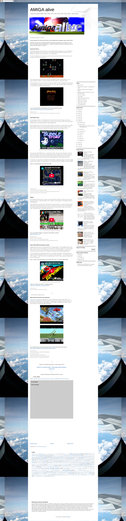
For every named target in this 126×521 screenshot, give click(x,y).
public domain (39, 470)
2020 (79, 120)
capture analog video (40, 460)
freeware (53, 464)
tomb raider (49, 473)
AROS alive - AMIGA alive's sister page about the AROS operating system (86, 265)
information (81, 465)
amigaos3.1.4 (51, 457)
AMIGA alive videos (82, 103)
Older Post (70, 443)
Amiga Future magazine (35, 299)
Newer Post (33, 443)
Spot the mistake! (81, 95)
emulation (34, 462)
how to (72, 465)
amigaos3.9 (64, 457)
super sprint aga (65, 378)
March (80, 138)
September (81, 131)
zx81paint (51, 476)
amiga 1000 (70, 455)
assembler (54, 459)
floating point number (35, 464)
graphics (92, 464)
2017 (79, 146)
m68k (37, 467)
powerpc (33, 470)
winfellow (78, 474)
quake (44, 470)
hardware (56, 465)
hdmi (62, 465)
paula (92, 468)
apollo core (34, 459)
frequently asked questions (61, 464)
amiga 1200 (78, 455)
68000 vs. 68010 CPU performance (88, 162)
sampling (87, 470)
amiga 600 (62, 456)
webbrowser (55, 474)
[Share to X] (36, 376)
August (80, 133)
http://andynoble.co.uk (35, 234)
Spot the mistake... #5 (88, 239)
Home (52, 443)
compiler (77, 460)
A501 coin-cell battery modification (88, 172)
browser (90, 459)
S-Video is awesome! (88, 213)
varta (81, 473)
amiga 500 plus (55, 456)
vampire (76, 473)
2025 (79, 111)
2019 (79, 142)
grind (44, 465)
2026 (79, 109)
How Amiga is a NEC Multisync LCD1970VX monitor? (88, 222)
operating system (81, 468)
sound (73, 472)
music (88, 467)
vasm (84, 473)
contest (81, 460)
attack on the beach (61, 459)
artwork (49, 459)
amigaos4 (71, 457)
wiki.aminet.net (81, 257)
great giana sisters (37, 465)
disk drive (63, 461)
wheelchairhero (72, 474)
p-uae (88, 468)
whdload (66, 474)
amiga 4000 (39, 456)
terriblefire (35, 473)
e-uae (83, 461)
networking (34, 468)
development (56, 461)
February (81, 140)
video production (35, 474)
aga (50, 455)
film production (80, 462)
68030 (71, 454)
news (65, 468)
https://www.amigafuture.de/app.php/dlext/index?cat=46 (42, 348)
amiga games (90, 456)
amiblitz (64, 455)
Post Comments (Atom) (41, 446)
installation (88, 465)
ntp (70, 468)
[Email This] (33, 376)
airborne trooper (56, 455)
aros (43, 459)
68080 (87, 454)
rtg (79, 470)
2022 (79, 117)
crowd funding (38, 461)
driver (67, 461)
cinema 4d (55, 460)
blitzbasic (81, 459)
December (81, 122)
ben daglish (76, 459)
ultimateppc (65, 473)
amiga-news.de (81, 259)
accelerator (40, 455)
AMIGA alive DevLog (82, 99)
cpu (90, 460)
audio (67, 459)
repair (56, 470)
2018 (79, 144)
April (80, 136)
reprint (60, 470)
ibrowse (76, 465)
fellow (65, 462)
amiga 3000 (34, 456)
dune (77, 461)
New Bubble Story (57, 378)
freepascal (49, 464)
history (66, 465)
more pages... (80, 96)
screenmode (92, 470)
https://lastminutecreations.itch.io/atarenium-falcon (41, 109)
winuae (82, 474)
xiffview (38, 476)
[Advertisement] (51, 430)
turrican (57, 473)
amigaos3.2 (58, 457)
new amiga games (53, 468)
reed (52, 470)
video (90, 473)
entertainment (39, 462)
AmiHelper (80, 254)
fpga (45, 464)
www (93, 474)
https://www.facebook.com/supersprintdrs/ (39, 285)
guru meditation (49, 465)
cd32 (51, 460)
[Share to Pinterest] (39, 376)
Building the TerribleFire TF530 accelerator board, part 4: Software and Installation (89, 203)
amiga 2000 (86, 455)
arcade (39, 459)
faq (57, 462)
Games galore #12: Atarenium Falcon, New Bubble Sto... (87, 126)
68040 (77, 454)
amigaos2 (39, 457)
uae (61, 473)
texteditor (40, 473)
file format (68, 462)
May (80, 134)
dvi (79, 461)
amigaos (33, 457)
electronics (91, 461)
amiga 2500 (91, 455)
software (48, 472)
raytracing (48, 470)
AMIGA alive (42, 9)
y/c (42, 476)
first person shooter (89, 462)
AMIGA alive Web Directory (83, 98)
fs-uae (68, 464)
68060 (81, 454)
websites (62, 474)
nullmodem (74, 468)
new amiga (41, 468)
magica (51, 378)
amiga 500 (46, 456)
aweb (71, 459)
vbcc (87, 473)
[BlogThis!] (35, 376)
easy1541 (86, 461)
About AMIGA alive (82, 104)
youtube (46, 476)
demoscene (44, 461)
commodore (65, 460)
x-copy (35, 476)
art (46, 459)
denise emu (50, 461)
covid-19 (86, 460)
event (49, 462)
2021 (79, 119)
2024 (79, 113)
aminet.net (80, 256)
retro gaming (66, 470)
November (81, 124)
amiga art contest (69, 456)
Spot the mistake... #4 (88, 232)
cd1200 (46, 460)
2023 (79, 115)
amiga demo (83, 456)
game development (75, 464)
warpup (50, 474)
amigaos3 (44, 457)
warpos (46, 474)
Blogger (68, 516)
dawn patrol (43, 378)
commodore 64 (71, 460)
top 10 (53, 473)
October (81, 129)
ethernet (45, 462)
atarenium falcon (37, 378)
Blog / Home (80, 85)
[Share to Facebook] (38, 376)
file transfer (73, 462)
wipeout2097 (88, 474)
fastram (60, 462)
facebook (53, 462)
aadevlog (33, 455)
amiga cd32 (76, 456)
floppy (41, 464)
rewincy (76, 470)
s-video (82, 470)
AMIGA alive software (82, 101)
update (70, 473)
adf (46, 455)
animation (80, 457)
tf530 (44, 473)
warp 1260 (41, 474)
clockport (60, 460)
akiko (61, 455)
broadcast (86, 459)
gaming (48, 378)
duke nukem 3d (72, 461)
